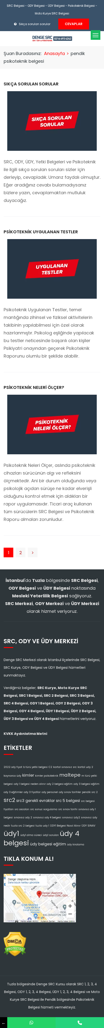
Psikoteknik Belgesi (81, 6)
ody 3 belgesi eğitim (86, 784)
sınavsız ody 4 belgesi (47, 817)
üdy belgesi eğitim (48, 844)
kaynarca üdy (12, 776)
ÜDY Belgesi (56, 6)
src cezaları (22, 809)
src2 (9, 800)
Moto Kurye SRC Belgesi (52, 13)
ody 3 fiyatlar (32, 792)
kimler (28, 775)
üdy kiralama (75, 844)
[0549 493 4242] (31, 1022)
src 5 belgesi (68, 800)
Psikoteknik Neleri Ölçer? (34, 387)
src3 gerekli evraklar (35, 800)
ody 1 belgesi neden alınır (30, 784)
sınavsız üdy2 (71, 817)
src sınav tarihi (67, 809)
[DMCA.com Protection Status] (15, 942)
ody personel (50, 792)
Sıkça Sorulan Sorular (31, 84)
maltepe (70, 775)
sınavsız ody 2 (23, 817)
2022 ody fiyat (13, 767)
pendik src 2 (90, 792)
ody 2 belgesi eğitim (60, 784)
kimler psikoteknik (46, 776)
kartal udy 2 (85, 767)
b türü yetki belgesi (35, 767)
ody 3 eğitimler (13, 792)
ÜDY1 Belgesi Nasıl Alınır (65, 826)
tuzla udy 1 (42, 826)
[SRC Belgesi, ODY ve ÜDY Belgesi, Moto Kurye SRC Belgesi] (52, 38)
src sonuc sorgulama (43, 809)
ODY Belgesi (36, 6)
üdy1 (11, 833)
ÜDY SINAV (88, 826)
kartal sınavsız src (65, 767)
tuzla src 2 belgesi (23, 826)
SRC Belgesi (15, 6)
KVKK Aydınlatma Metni (25, 733)
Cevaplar (73, 23)
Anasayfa (54, 53)
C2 (50, 767)
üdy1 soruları (51, 835)
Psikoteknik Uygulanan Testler (41, 232)
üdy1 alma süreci (31, 835)
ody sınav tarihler (70, 792)
